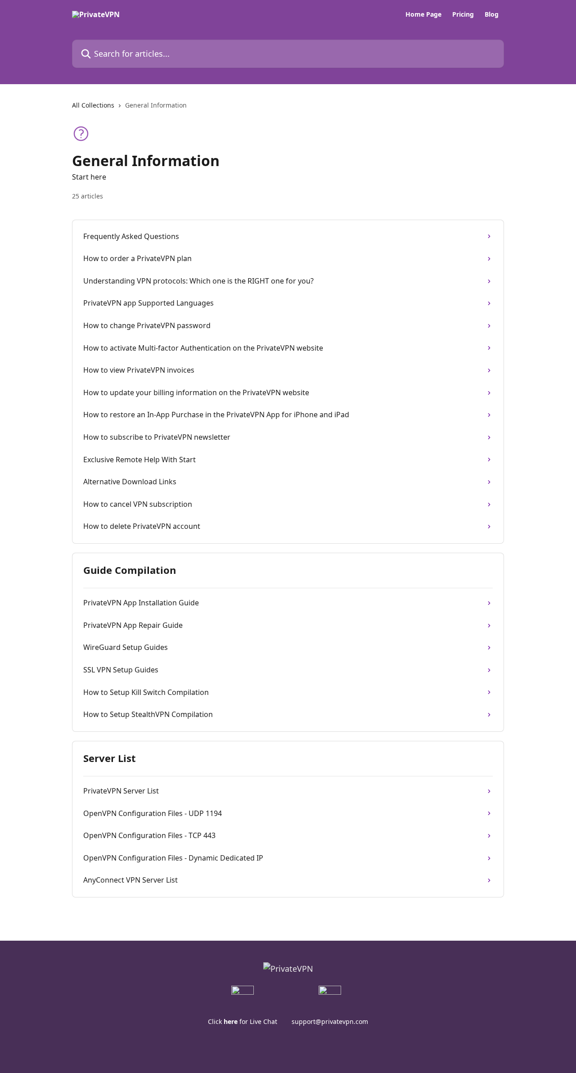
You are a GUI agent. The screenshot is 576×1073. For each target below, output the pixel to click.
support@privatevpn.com (330, 1021)
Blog (492, 14)
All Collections (93, 105)
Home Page (423, 14)
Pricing (463, 14)
